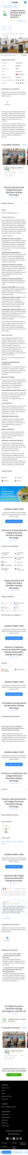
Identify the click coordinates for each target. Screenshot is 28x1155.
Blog (3, 1090)
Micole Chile (5, 1120)
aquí (18, 981)
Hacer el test (14, 1074)
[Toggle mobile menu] (2, 2)
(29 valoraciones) (22, 20)
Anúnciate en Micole (7, 1096)
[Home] (1, 6)
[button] (14, 203)
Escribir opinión (6, 918)
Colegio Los (16, 168)
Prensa (3, 1093)
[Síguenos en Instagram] (17, 1139)
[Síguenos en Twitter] (11, 1139)
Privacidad (14, 1143)
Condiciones (5, 1146)
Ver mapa (5, 35)
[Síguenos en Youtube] (21, 1139)
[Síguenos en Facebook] (14, 1139)
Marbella (16, 7)
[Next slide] (26, 907)
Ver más (24, 145)
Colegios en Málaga (7, 7)
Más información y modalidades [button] (11, 615)
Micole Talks (5, 1099)
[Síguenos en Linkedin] (7, 1139)
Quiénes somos (5, 1088)
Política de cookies (14, 1147)
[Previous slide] (1, 907)
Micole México (5, 1114)
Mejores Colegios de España (10, 6)
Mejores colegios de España (9, 1106)
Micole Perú (5, 1123)
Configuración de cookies (22, 1143)
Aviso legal (4, 1143)
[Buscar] (25, 2)
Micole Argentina (6, 1117)
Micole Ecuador (5, 1125)
